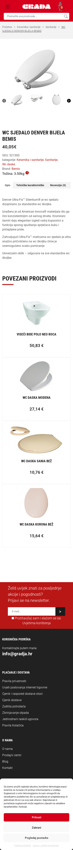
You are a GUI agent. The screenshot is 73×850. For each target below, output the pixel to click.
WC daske (8, 164)
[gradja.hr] (37, 6)
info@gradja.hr (17, 653)
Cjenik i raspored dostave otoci (22, 693)
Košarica (60, 8)
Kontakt (7, 768)
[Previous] (4, 100)
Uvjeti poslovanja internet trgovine (24, 687)
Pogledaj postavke (36, 838)
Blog (5, 761)
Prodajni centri (11, 755)
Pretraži (65, 16)
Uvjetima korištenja (36, 623)
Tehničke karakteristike (30, 185)
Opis (7, 185)
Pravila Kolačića (13, 725)
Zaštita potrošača (14, 706)
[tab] (7, 185)
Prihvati (36, 817)
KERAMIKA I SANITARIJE (28, 27)
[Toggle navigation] (7, 6)
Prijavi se (60, 4)
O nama (7, 749)
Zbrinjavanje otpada (15, 712)
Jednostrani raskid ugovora (20, 719)
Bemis (16, 169)
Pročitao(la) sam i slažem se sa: (37, 620)
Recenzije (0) (58, 185)
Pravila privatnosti (14, 681)
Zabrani (36, 827)
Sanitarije (50, 27)
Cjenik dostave (12, 700)
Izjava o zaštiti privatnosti (46, 845)
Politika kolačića (22, 845)
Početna (7, 27)
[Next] (69, 100)
